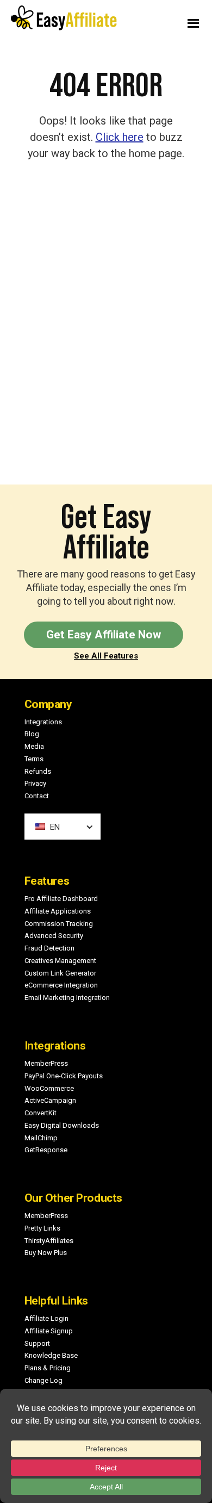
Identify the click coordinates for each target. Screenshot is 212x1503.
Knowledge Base (51, 1355)
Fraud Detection (49, 948)
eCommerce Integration (61, 985)
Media (34, 746)
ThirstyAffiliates (48, 1241)
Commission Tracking (58, 924)
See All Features (106, 656)
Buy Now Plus (45, 1253)
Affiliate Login (46, 1318)
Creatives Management (60, 961)
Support (37, 1343)
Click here (120, 137)
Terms (33, 759)
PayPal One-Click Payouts (63, 1076)
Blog (31, 734)
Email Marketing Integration (67, 997)
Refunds (37, 771)
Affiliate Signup (48, 1331)
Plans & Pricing (47, 1368)
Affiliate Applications (57, 911)
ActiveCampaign (50, 1100)
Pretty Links (42, 1228)
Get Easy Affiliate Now (103, 634)
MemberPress (46, 1063)
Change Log (43, 1380)
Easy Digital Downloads (61, 1125)
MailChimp (41, 1138)
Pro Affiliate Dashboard (61, 899)
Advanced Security (53, 935)
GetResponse (45, 1150)
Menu (160, 21)
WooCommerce (49, 1088)
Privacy (35, 783)
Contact (36, 796)
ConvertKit (40, 1113)
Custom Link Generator (60, 973)
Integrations (43, 722)
